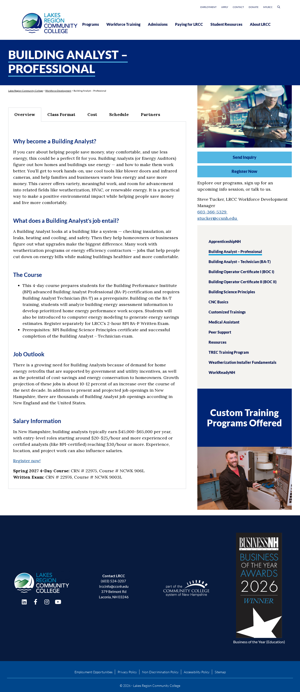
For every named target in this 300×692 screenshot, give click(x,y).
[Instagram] (46, 602)
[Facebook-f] (35, 602)
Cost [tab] (92, 114)
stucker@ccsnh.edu (217, 218)
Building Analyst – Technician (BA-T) (240, 261)
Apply (224, 7)
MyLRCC (268, 7)
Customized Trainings (227, 312)
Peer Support (220, 332)
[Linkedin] (24, 602)
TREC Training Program (229, 352)
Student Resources (226, 24)
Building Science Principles (232, 292)
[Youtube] (58, 602)
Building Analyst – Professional (235, 251)
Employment (208, 7)
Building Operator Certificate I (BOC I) (241, 271)
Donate (254, 7)
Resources (217, 342)
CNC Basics (218, 302)
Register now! (27, 460)
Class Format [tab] (61, 114)
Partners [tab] (150, 114)
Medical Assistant (224, 322)
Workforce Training (123, 24)
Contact (238, 7)
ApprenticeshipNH (225, 241)
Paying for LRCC (189, 24)
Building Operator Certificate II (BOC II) (243, 281)
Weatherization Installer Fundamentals (242, 362)
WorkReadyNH (222, 372)
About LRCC (260, 24)
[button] (278, 7)
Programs (90, 24)
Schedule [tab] (119, 114)
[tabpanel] (97, 305)
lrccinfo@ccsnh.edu (113, 586)
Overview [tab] (24, 114)
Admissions (158, 24)
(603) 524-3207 (113, 581)
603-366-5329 (212, 212)
